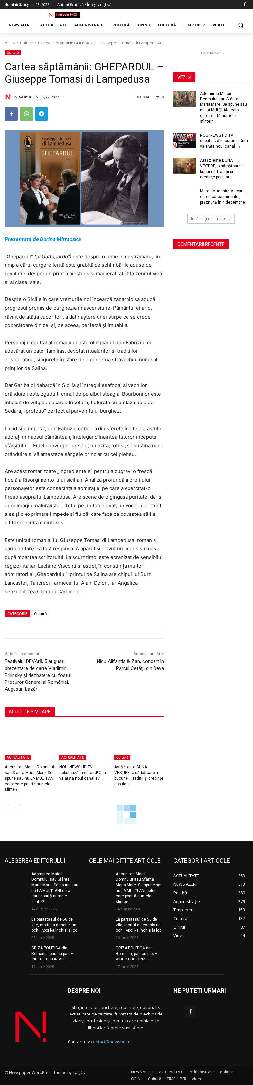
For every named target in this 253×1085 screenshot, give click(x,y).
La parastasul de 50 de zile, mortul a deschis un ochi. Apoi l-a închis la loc (54, 925)
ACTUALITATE (18, 757)
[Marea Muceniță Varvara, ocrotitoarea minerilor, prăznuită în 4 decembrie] (184, 196)
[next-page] (19, 805)
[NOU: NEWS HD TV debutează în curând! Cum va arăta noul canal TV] (84, 742)
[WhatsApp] (26, 114)
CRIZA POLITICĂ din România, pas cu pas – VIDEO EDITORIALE (52, 953)
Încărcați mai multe (208, 218)
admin (24, 96)
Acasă (10, 43)
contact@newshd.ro (111, 1041)
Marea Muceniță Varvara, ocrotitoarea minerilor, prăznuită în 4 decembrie (223, 197)
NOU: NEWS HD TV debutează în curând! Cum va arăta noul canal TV (83, 773)
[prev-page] (9, 805)
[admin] (9, 97)
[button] (240, 25)
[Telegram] (41, 114)
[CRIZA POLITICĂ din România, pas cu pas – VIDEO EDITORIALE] (16, 953)
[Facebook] (244, 5)
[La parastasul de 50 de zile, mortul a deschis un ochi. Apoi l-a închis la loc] (16, 924)
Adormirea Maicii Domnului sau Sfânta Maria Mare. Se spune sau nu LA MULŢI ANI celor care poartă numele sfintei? (29, 778)
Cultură (27, 43)
